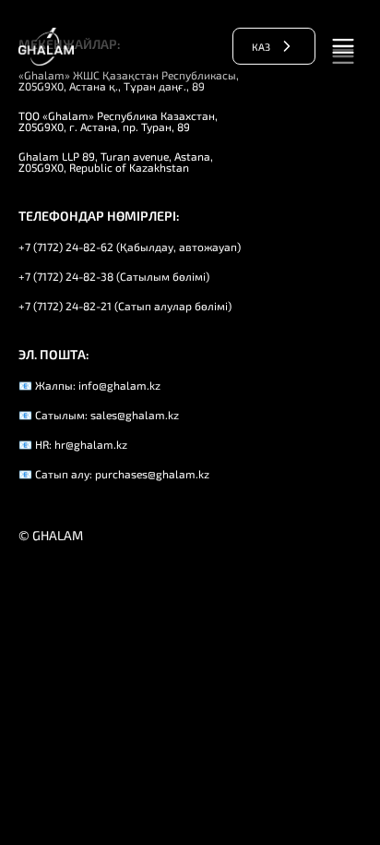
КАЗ (261, 47)
